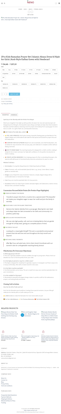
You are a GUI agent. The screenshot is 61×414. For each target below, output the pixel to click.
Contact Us (4, 380)
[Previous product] (32, 12)
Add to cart (14, 94)
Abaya (30, 9)
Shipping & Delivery (6, 399)
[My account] (56, 3)
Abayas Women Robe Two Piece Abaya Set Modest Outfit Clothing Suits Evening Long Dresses (9, 337)
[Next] (60, 328)
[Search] (4, 3)
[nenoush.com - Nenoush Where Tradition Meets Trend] (30, 3)
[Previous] (1, 328)
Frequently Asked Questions (9, 395)
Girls (25, 9)
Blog (2, 382)
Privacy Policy (5, 384)
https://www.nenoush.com (30, 410)
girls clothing (9, 103)
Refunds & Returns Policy (8, 401)
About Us (3, 378)
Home (20, 9)
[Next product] (29, 12)
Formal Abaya (38, 9)
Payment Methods (6, 397)
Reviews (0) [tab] (14, 115)
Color (2, 66)
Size (2, 81)
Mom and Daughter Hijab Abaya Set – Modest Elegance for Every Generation (30, 337)
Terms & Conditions (6, 386)
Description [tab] (5, 115)
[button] (2, 3)
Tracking (3, 403)
